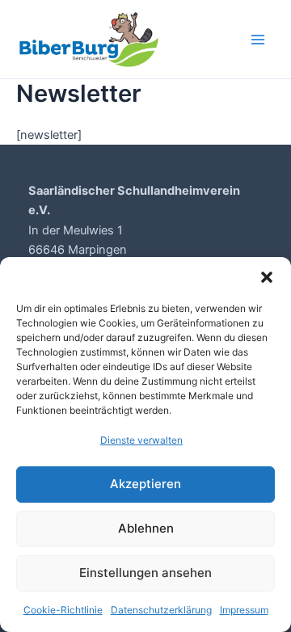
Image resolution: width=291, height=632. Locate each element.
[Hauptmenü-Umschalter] (258, 40)
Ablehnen (146, 528)
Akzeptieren (145, 483)
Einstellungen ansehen (145, 572)
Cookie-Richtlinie (63, 610)
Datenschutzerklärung (161, 610)
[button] (267, 277)
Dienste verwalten (141, 440)
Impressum (244, 610)
